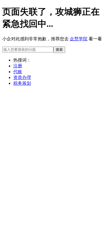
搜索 (59, 49)
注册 (17, 65)
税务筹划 (22, 83)
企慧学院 (79, 38)
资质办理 (22, 77)
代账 (17, 71)
